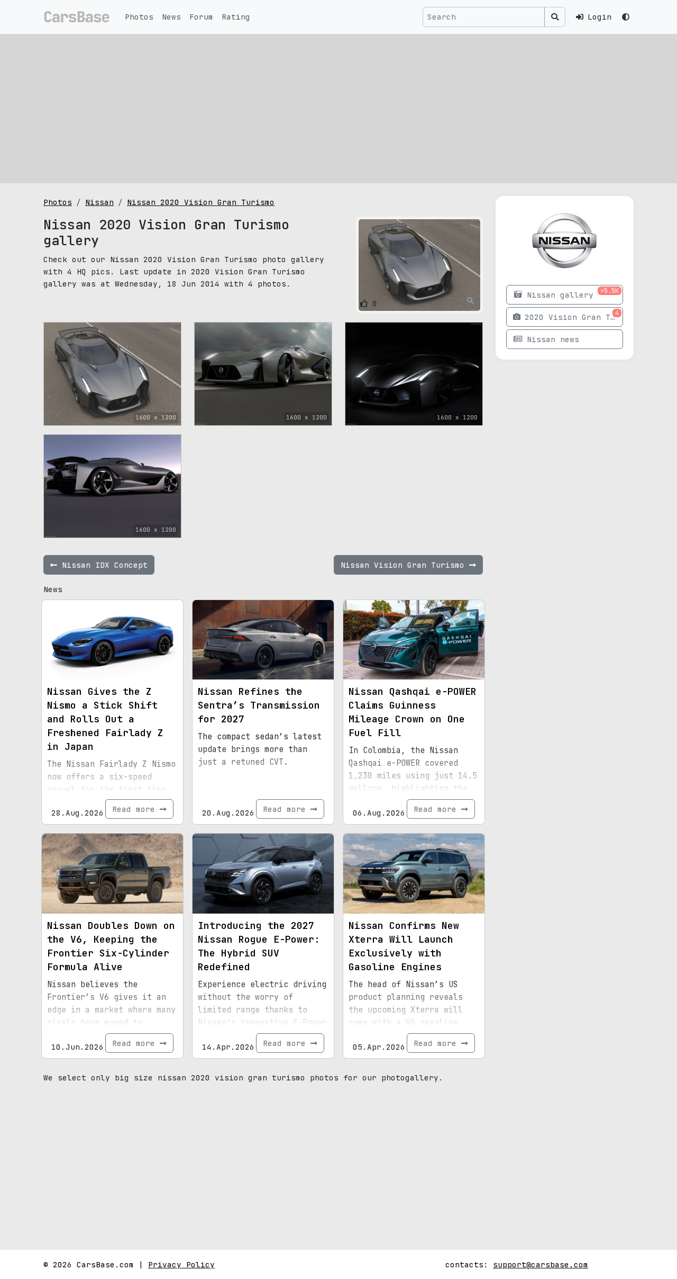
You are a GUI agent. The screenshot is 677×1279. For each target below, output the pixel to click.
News (171, 17)
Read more (136, 809)
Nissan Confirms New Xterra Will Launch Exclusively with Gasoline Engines (404, 946)
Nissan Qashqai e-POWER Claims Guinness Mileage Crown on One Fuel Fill (413, 712)
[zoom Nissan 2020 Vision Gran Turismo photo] (470, 301)
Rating (236, 17)
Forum (201, 17)
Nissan (99, 202)
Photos (139, 17)
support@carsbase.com (540, 1264)
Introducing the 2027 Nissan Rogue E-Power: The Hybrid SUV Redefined (259, 946)
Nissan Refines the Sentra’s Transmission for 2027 (259, 705)
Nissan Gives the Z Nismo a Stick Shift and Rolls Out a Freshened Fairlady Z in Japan (105, 719)
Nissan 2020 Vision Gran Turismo (201, 202)
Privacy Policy (181, 1264)
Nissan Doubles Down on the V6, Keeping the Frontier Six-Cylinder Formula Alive (111, 946)
